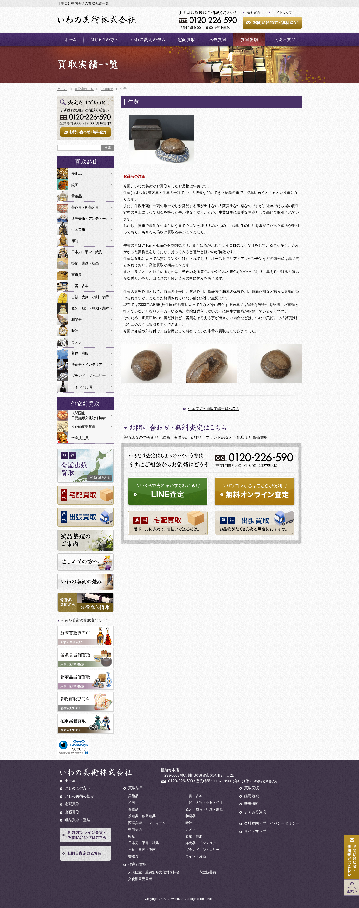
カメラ (76, 342)
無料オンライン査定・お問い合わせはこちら (85, 835)
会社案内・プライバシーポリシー (271, 823)
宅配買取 (186, 39)
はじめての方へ (104, 39)
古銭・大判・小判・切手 (90, 297)
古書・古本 (79, 286)
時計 (74, 331)
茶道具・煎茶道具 (85, 207)
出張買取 (217, 39)
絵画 (74, 185)
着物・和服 (79, 353)
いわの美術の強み (147, 39)
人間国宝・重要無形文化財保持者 (154, 872)
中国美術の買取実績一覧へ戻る (213, 409)
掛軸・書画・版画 (85, 263)
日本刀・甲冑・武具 (86, 252)
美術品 (76, 173)
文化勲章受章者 (83, 427)
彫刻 (74, 241)
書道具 (76, 274)
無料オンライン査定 (254, 491)
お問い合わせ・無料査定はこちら (351, 857)
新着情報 (251, 804)
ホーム (70, 39)
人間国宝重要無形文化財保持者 (88, 415)
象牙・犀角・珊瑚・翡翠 (90, 308)
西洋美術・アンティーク (90, 218)
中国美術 (78, 230)
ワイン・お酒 (81, 387)
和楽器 (76, 319)
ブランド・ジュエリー (88, 376)
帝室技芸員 (79, 438)
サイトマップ (282, 12)
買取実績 (249, 39)
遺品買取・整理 (77, 820)
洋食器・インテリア (86, 364)
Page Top (351, 887)
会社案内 (253, 12)
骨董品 (76, 196)
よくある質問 (283, 39)
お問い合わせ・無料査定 (272, 23)
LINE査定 (168, 491)
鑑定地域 (251, 796)
